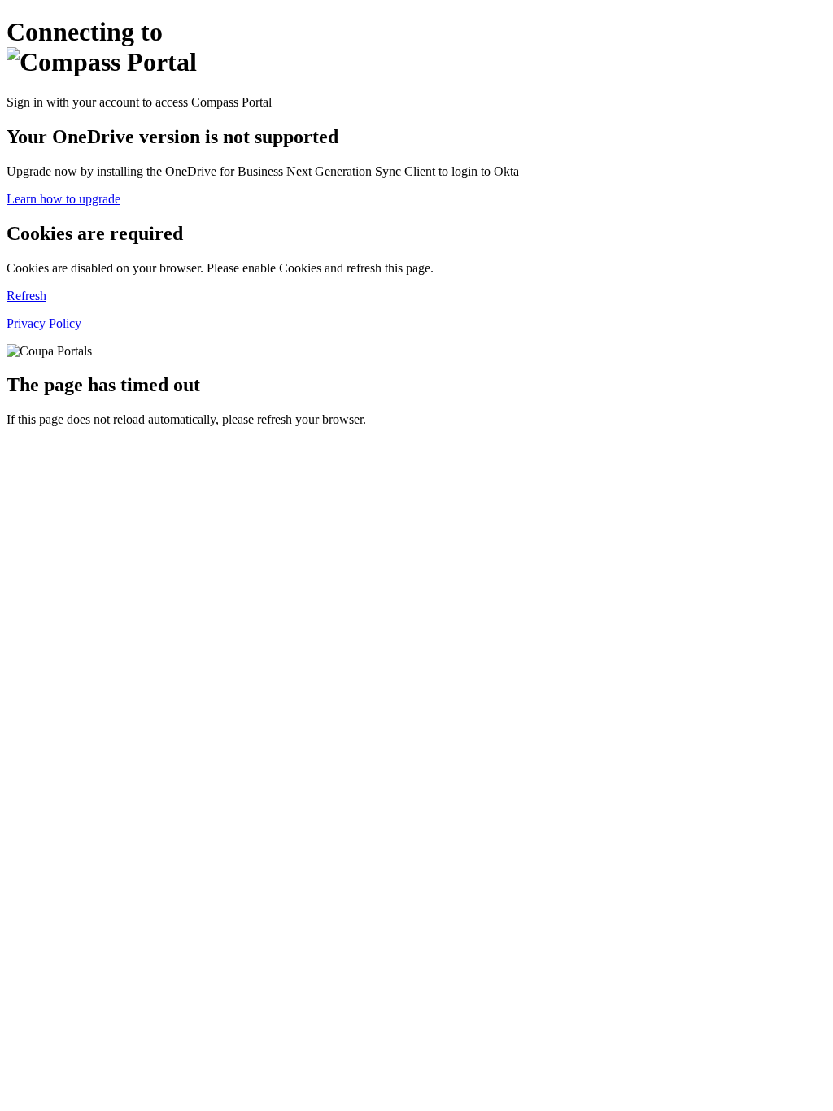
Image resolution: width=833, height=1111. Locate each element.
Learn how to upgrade (63, 199)
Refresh (26, 296)
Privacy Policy (44, 323)
